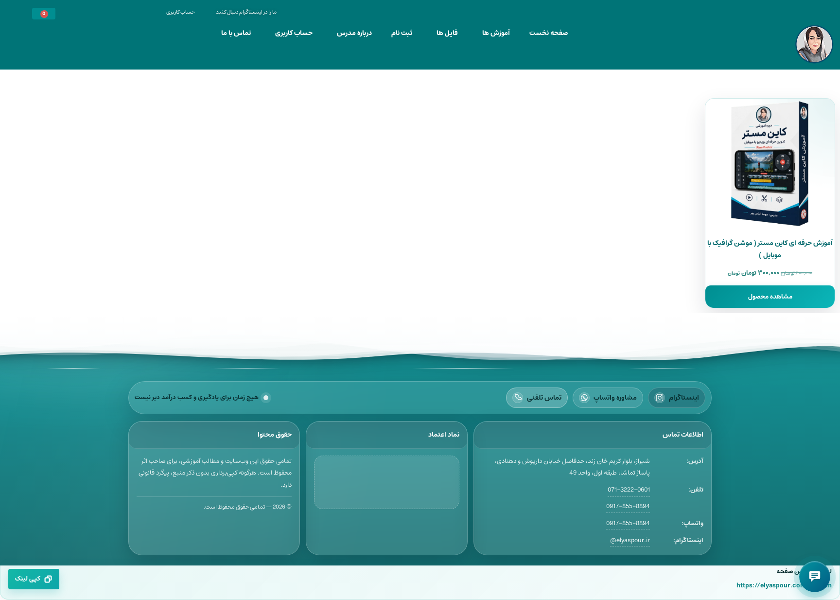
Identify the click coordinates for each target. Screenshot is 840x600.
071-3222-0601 (629, 489)
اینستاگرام (684, 398)
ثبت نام (401, 33)
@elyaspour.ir (630, 540)
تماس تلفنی (544, 398)
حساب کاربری (294, 33)
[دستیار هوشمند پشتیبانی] (814, 576)
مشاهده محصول (770, 296)
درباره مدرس (354, 33)
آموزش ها (496, 33)
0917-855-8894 (628, 506)
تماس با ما (236, 33)
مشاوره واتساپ (615, 398)
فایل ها (447, 33)
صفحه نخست (548, 33)
